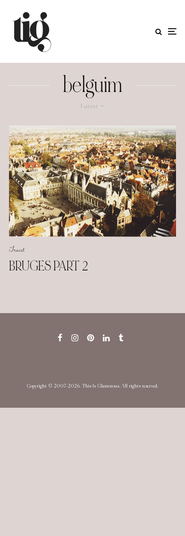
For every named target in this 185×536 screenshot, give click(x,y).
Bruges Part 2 (48, 266)
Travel (16, 249)
